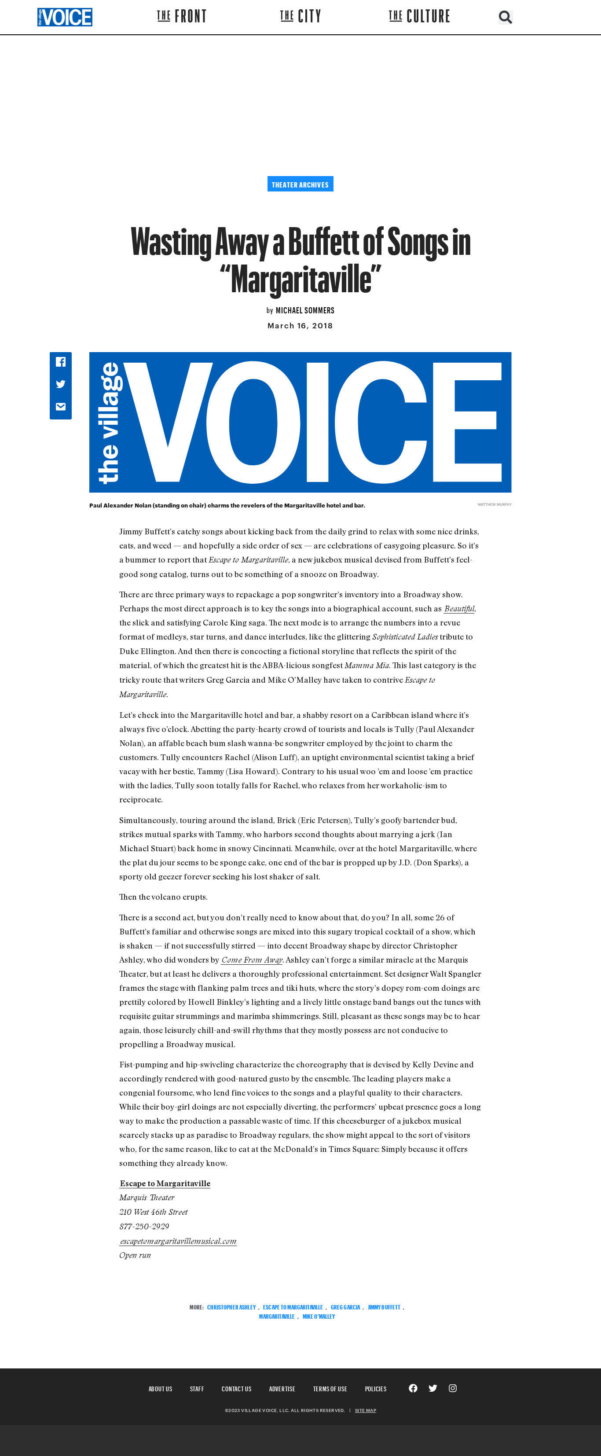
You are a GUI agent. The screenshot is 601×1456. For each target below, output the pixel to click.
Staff (197, 1387)
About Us (160, 1387)
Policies (376, 1387)
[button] (505, 17)
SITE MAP (365, 1410)
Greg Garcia (345, 1306)
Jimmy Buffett (384, 1306)
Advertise (282, 1387)
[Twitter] (433, 1388)
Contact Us (237, 1387)
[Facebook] (413, 1388)
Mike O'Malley (319, 1315)
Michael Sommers (305, 309)
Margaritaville (277, 1315)
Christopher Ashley (231, 1306)
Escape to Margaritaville (293, 1306)
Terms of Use (330, 1387)
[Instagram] (453, 1388)
